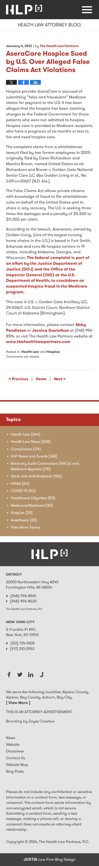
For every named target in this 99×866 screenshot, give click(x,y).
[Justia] (41, 675)
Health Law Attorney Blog (24, 10)
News (10, 738)
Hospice (53, 352)
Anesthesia (24, 520)
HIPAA (20, 484)
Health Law (30, 352)
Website (12, 745)
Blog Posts (15, 772)
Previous (18, 379)
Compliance (26, 449)
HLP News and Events (34, 456)
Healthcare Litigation (33, 498)
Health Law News (30, 442)
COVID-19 (23, 491)
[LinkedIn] (31, 675)
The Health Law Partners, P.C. (64, 842)
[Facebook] (9, 675)
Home (41, 379)
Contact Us (15, 758)
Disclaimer (15, 751)
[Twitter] (20, 675)
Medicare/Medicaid (32, 506)
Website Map (17, 765)
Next (60, 379)
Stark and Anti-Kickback (36, 476)
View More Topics (25, 527)
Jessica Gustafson (50, 331)
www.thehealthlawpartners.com (38, 342)
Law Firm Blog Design (49, 860)
